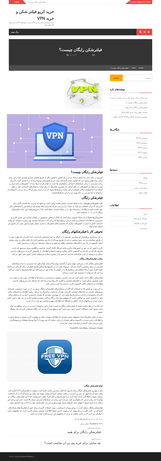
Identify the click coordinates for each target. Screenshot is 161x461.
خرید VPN (143, 183)
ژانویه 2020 (142, 152)
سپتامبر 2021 (141, 143)
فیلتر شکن (84, 423)
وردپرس (143, 228)
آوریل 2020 (142, 147)
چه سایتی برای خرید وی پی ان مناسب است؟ (128, 97)
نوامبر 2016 (142, 157)
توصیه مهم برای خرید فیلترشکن (134, 112)
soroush (73, 55)
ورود (145, 213)
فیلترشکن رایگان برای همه (136, 107)
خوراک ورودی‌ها (140, 218)
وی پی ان (91, 212)
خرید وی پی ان (96, 418)
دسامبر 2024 (141, 138)
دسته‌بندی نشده (140, 188)
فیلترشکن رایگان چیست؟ (136, 102)
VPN (101, 423)
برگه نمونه (15, 32)
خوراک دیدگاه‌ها (140, 223)
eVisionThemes (27, 456)
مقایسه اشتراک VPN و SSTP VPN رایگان (130, 117)
